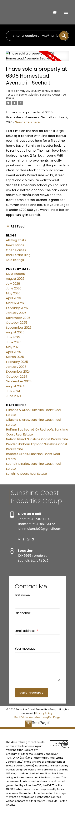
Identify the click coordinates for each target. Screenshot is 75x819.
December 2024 (18, 371)
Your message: (25, 649)
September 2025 (19, 327)
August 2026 (15, 278)
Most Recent (15, 273)
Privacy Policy (43, 713)
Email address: (25, 631)
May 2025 (13, 347)
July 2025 (13, 337)
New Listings (15, 245)
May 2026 (13, 293)
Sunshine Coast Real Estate (26, 473)
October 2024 (16, 376)
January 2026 (16, 313)
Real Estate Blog (18, 255)
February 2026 (17, 308)
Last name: (23, 613)
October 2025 (16, 322)
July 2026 (13, 283)
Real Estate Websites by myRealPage (37, 717)
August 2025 (15, 332)
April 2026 (13, 298)
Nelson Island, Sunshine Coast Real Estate (37, 439)
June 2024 (14, 396)
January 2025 (16, 367)
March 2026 (15, 303)
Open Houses (16, 250)
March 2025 (15, 357)
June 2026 (13, 288)
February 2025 (17, 362)
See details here (27, 122)
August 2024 (15, 386)
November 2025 (18, 318)
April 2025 (13, 352)
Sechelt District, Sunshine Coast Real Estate (36, 96)
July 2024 (13, 391)
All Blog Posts (16, 240)
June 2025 (13, 342)
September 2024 (19, 381)
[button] (19, 539)
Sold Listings (15, 260)
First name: (22, 595)
